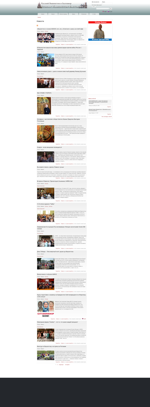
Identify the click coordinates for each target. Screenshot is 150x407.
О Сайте (94, 14)
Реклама (46, 31)
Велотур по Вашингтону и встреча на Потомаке (51, 346)
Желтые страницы (63, 14)
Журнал (53, 14)
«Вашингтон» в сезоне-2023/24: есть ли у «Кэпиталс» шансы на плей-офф (60, 29)
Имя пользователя (96, 1)
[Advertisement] (100, 69)
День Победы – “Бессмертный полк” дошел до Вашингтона (55, 251)
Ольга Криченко (40, 76)
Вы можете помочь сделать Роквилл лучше (50, 167)
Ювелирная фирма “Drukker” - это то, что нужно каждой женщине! (57, 322)
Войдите (62, 44)
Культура (46, 183)
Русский (110, 11)
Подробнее (58, 44)
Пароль (104, 1)
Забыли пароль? (99, 4)
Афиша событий (92, 98)
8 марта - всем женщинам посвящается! (49, 147)
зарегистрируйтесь (69, 44)
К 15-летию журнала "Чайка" (45, 204)
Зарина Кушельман (40, 185)
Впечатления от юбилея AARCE (47, 274)
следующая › (61, 364)
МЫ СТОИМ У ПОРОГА (44, 93)
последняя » (67, 364)
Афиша (73, 14)
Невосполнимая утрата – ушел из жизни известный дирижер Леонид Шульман (61, 71)
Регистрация (94, 4)
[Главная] (62, 5)
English (105, 11)
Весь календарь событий (107, 116)
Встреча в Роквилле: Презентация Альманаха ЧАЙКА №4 (54, 181)
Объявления (83, 14)
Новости (42, 31)
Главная (42, 14)
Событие (46, 206)
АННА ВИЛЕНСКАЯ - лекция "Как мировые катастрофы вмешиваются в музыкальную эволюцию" (98, 102)
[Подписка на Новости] (37, 25)
